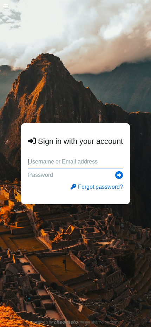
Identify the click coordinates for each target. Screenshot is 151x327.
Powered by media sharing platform (76, 322)
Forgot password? (100, 187)
